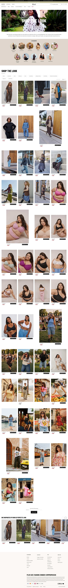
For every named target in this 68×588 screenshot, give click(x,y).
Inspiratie (8, 4)
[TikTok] (61, 583)
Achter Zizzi (59, 557)
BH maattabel (49, 563)
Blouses (28, 557)
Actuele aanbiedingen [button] (19, 6)
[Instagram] (58, 583)
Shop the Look (3, 73)
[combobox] (55, 4)
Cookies (41, 586)
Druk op (59, 560)
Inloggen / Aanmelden (40, 557)
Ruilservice (49, 558)
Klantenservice (49, 557)
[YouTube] (63, 583)
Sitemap (44, 586)
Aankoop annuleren (50, 568)
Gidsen (13, 4)
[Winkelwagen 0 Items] (66, 4)
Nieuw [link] (9, 6)
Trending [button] (12, 6)
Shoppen (3, 4)
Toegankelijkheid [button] (49, 566)
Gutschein (48, 565)
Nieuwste (63, 79)
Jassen (28, 558)
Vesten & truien (29, 562)
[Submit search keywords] (51, 4)
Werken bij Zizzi (60, 562)
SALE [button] (32, 6)
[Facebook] (60, 583)
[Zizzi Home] (34, 4)
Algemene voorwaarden (36, 586)
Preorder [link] (29, 6)
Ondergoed (28, 565)
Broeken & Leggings (30, 560)
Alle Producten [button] (3, 6)
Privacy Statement (29, 586)
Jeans (28, 567)
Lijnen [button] (25, 6)
